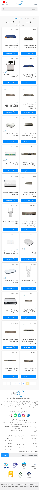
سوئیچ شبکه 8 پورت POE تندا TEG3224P (11, 105)
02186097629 (6, 427)
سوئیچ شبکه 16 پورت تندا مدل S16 (11, 311)
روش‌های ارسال (8, 446)
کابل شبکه (34, 440)
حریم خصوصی (20, 444)
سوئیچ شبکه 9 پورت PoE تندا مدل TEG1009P (29, 311)
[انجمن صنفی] (15, 465)
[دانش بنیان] (6, 465)
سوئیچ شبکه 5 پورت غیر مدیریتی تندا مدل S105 (10, 252)
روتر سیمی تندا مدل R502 (12, 164)
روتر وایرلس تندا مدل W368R (11, 135)
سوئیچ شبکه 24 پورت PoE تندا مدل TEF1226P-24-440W (28, 341)
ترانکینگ (34, 449)
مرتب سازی (9, 22)
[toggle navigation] (35, 4)
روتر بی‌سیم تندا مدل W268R (30, 252)
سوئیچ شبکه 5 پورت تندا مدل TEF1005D (30, 46)
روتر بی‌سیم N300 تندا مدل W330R (11, 76)
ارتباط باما (22, 441)
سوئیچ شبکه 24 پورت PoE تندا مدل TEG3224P (29, 106)
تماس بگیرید (27, 53)
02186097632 (18, 428)
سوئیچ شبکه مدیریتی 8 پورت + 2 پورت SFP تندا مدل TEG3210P (29, 224)
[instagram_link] (24, 415)
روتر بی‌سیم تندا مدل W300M (11, 281)
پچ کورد (35, 443)
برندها (27, 18)
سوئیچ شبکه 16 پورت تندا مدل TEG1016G (11, 370)
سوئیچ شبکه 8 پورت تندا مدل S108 (10, 193)
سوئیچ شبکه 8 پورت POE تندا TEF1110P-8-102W (29, 194)
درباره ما (22, 438)
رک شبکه (34, 446)
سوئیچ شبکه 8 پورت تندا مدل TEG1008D (10, 340)
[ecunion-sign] (23, 465)
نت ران (34, 18)
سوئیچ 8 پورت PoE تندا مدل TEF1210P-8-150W (29, 164)
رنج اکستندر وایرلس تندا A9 (29, 281)
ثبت (5, 455)
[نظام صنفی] (20, 475)
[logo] (19, 3)
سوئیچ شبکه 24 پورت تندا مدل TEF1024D (29, 76)
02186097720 (25, 427)
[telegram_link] (19, 415)
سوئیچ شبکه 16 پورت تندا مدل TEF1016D (11, 46)
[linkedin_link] (28, 415)
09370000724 (14, 431)
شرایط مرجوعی (8, 449)
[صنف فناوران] (29, 475)
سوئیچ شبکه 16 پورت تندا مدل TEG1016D (30, 370)
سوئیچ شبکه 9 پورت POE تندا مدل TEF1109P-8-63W (28, 136)
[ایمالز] (11, 474)
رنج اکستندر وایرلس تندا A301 (10, 223)
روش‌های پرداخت (8, 443)
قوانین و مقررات (8, 440)
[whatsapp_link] (15, 415)
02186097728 (15, 427)
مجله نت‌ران (21, 447)
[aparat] (11, 415)
